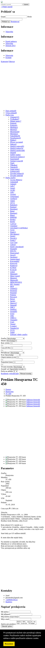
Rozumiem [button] (9, 644)
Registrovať (15, 22)
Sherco (13, 303)
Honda (13, 249)
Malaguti (14, 274)
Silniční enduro (16, 148)
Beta (12, 211)
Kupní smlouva (11, 41)
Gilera (13, 245)
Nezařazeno (15, 138)
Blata (12, 215)
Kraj (2, 355)
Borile (13, 219)
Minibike (14, 127)
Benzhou (14, 209)
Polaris (13, 295)
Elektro (13, 123)
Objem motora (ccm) (8, 357)
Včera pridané (11, 113)
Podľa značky (11, 178)
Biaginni (13, 213)
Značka (3, 338)
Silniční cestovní (17, 146)
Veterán (14, 167)
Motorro (13, 278)
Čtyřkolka (14, 119)
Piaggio (13, 293)
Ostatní (13, 288)
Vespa (12, 324)
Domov (8, 389)
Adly (12, 186)
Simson (13, 305)
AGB (12, 190)
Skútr (13, 153)
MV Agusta (15, 284)
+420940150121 (12, 600)
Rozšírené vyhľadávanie (10, 374)
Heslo (29, 17)
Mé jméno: (5, 612)
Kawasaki (14, 261)
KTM (13, 268)
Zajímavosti (15, 171)
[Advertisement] (22, 85)
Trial (12, 163)
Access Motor (16, 180)
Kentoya (13, 265)
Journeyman (15, 259)
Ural (12, 322)
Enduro (13, 125)
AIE (12, 192)
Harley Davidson (17, 247)
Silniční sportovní (17, 150)
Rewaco (13, 297)
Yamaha (14, 328)
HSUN (13, 251)
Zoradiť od (5, 369)
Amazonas (14, 196)
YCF (12, 330)
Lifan (12, 272)
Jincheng (14, 257)
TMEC (13, 318)
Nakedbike (15, 136)
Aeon (12, 188)
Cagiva (13, 224)
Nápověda (9, 32)
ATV (12, 203)
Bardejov (9, 602)
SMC (12, 307)
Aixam (13, 194)
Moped (13, 130)
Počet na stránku (7, 371)
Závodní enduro (17, 173)
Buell (12, 222)
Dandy (13, 232)
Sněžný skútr (15, 155)
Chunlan (13, 226)
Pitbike (13, 140)
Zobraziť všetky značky (18, 335)
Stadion (13, 309)
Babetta (13, 205)
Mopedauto (14, 132)
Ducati (13, 238)
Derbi (12, 236)
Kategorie (4, 61)
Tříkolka (13, 165)
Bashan (13, 207)
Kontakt (8, 58)
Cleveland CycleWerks (19, 228)
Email (3, 17)
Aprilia (13, 199)
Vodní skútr (15, 169)
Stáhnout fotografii (33, 400)
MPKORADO (16, 282)
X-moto (13, 326)
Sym (12, 314)
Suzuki (13, 311)
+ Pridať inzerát (6, 7)
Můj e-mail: (5, 619)
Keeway (13, 263)
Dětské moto (15, 121)
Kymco (13, 270)
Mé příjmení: (6, 614)
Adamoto (14, 182)
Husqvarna (14, 253)
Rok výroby (5, 343)
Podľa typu (10, 115)
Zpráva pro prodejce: (9, 624)
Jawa (13, 255)
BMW (13, 217)
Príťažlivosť (5, 353)
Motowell (14, 280)
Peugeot (13, 291)
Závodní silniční (16, 176)
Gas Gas (13, 242)
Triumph (13, 320)
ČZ (12, 230)
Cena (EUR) (5, 348)
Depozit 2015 (10, 46)
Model (3, 341)
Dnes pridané (11, 111)
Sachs (12, 301)
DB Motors (14, 234)
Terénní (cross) (16, 161)
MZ (12, 286)
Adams (13, 184)
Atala (12, 201)
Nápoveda (9, 55)
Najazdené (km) (7, 362)
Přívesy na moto (16, 142)
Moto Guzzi (15, 276)
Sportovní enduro (17, 157)
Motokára (14, 134)
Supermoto (14, 159)
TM (12, 316)
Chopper (14, 117)
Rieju (12, 299)
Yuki (12, 332)
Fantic (13, 240)
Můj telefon (10, 617)
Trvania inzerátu (7, 367)
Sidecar (13, 144)
